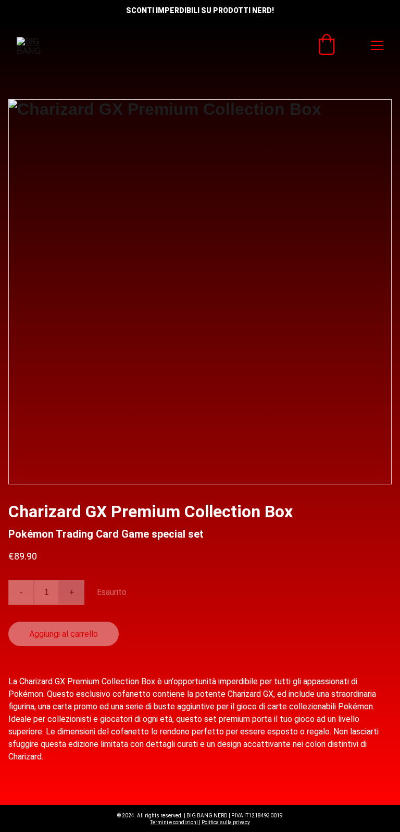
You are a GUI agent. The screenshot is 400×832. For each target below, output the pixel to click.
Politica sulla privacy (226, 822)
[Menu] (377, 45)
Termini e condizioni (174, 822)
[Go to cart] (327, 45)
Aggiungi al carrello (63, 634)
